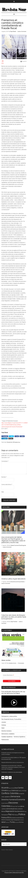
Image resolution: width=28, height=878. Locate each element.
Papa (25, 811)
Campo (9, 790)
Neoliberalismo (19, 811)
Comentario (4, 461)
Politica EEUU (6, 818)
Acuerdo (5, 787)
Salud (2, 728)
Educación (6, 803)
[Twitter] (2, 777)
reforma (21, 817)
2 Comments (21, 663)
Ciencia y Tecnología (22, 790)
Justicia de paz (10, 808)
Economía (21, 799)
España (13, 806)
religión (12, 819)
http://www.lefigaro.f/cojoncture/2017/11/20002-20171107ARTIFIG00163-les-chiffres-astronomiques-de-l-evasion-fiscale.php (14, 424)
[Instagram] (6, 777)
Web (2, 492)
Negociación (9, 811)
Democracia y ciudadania (7, 734)
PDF (2, 63)
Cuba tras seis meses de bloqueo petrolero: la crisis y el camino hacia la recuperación (13, 617)
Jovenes (3, 722)
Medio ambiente (19, 808)
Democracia (15, 796)
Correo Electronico (8, 675)
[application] (14, 702)
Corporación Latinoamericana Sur (14, 9)
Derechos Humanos (8, 800)
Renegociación (17, 819)
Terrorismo (8, 822)
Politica (21, 814)
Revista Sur (9, 442)
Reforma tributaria (5, 819)
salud (3, 822)
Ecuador (2, 803)
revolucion (22, 819)
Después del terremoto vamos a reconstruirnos (12, 762)
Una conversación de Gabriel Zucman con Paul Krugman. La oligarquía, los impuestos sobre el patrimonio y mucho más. (13, 539)
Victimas (3, 725)
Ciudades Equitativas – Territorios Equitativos (13, 736)
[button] (14, 703)
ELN (11, 806)
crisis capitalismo (5, 796)
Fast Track (17, 806)
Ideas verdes (6, 660)
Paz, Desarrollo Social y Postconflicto (11, 719)
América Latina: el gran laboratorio (13, 579)
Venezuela (17, 822)
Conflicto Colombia (9, 793)
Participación (4, 814)
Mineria (3, 811)
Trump (12, 822)
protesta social (15, 817)
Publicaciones (5, 739)
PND (13, 814)
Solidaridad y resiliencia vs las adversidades (11, 772)
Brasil (16, 788)
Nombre (4, 477)
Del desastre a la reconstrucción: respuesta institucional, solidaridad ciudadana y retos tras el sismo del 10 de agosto (13, 767)
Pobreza (16, 814)
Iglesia (22, 806)
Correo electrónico (6, 484)
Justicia (3, 808)
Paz (9, 814)
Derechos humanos (6, 731)
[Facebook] (10, 777)
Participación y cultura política (9, 716)
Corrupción (21, 793)
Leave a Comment (22, 31)
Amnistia (12, 788)
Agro (10, 788)
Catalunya (14, 790)
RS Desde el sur (16, 442)
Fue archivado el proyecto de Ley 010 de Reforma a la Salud (13, 692)
